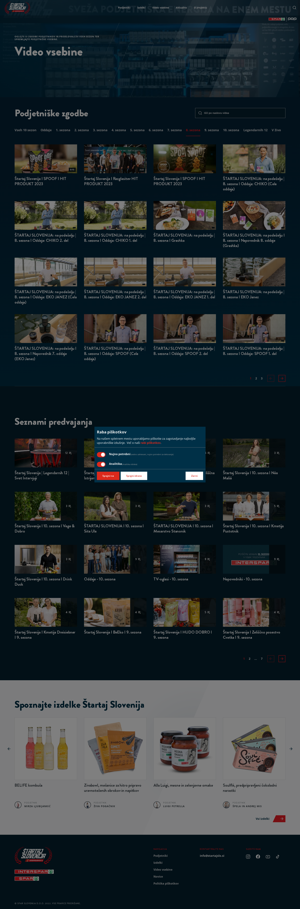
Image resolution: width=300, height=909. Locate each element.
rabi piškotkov (151, 443)
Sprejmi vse (108, 475)
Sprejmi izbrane (134, 475)
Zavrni (194, 475)
